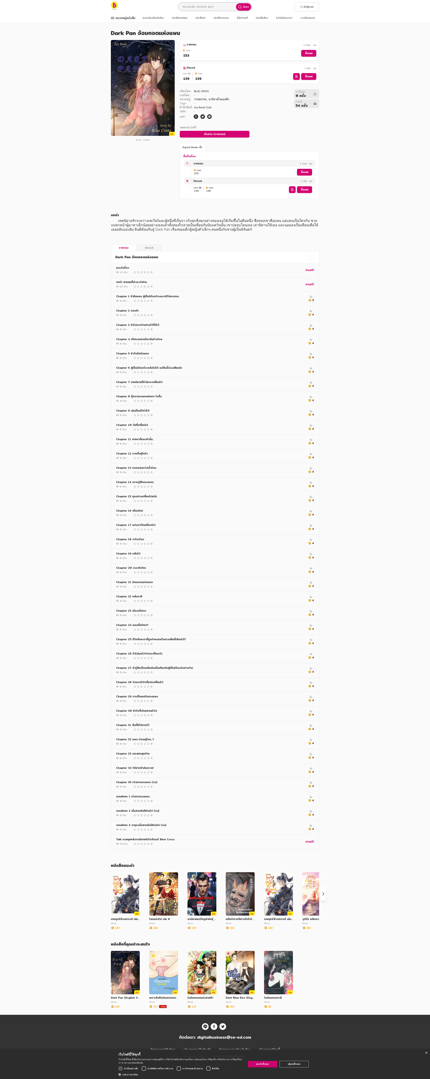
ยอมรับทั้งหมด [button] (262, 1064)
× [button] (426, 1053)
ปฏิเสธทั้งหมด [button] (294, 1064)
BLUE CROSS (201, 91)
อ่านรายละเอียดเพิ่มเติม (132, 1062)
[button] (180, 1074)
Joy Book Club (202, 107)
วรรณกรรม (200, 99)
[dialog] (215, 1064)
